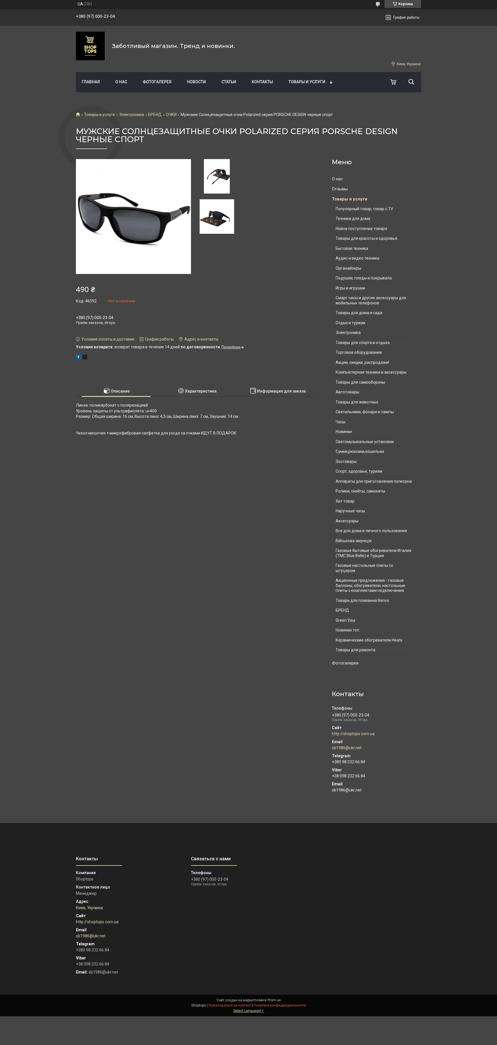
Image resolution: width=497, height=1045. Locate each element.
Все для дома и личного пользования (371, 530)
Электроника (131, 114)
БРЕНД (155, 114)
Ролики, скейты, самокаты (360, 491)
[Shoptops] (90, 46)
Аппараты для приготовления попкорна (374, 481)
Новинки (344, 431)
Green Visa (345, 620)
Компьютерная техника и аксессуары (371, 372)
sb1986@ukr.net (347, 747)
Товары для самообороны (360, 382)
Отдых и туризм (350, 322)
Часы (340, 422)
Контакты (262, 82)
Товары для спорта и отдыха (363, 342)
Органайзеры (348, 268)
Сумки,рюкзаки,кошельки (360, 451)
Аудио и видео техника (357, 258)
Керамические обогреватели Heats (369, 640)
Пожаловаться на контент (230, 1005)
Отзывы (340, 189)
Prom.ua (274, 1000)
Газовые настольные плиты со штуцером (364, 568)
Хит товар (345, 501)
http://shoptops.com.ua (353, 733)
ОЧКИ (171, 114)
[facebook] (78, 358)
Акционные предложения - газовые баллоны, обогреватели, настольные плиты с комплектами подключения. (370, 585)
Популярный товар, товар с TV (364, 208)
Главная (91, 82)
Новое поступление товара (361, 228)
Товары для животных (357, 402)
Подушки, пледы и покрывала (364, 278)
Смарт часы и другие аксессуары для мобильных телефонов (371, 300)
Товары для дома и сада (359, 312)
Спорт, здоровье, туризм (359, 471)
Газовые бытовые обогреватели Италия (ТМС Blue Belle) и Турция (373, 553)
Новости (196, 82)
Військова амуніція (354, 540)
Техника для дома (353, 218)
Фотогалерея (157, 82)
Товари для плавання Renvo (362, 600)
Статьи (228, 82)
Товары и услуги (306, 82)
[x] (85, 358)
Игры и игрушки (350, 288)
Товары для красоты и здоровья (366, 238)
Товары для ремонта (355, 650)
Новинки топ (347, 630)
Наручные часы (350, 511)
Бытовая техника (352, 248)
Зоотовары (346, 461)
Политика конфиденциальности (280, 1005)
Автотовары (347, 392)
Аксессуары (347, 521)
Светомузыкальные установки (365, 441)
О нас (121, 82)
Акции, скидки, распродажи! (362, 362)
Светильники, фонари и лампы (365, 411)
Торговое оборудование (359, 352)
